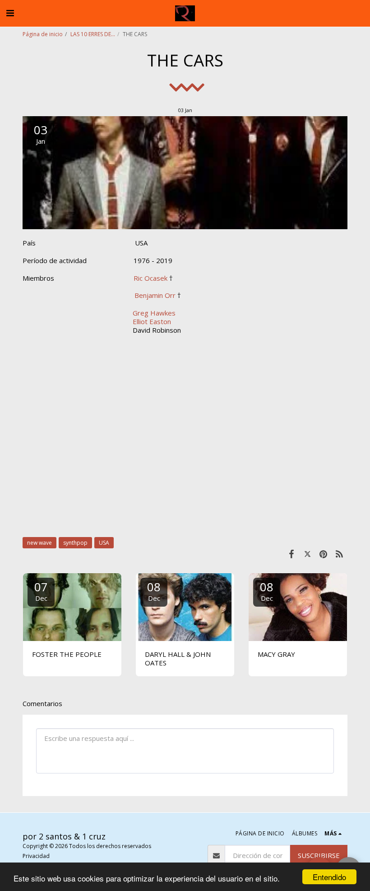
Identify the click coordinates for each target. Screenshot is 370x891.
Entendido (329, 876)
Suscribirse (319, 855)
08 (154, 591)
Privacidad (36, 856)
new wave (39, 543)
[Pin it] (323, 554)
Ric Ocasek (150, 278)
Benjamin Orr (155, 295)
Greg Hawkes (153, 312)
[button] (10, 13)
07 (41, 591)
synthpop (75, 543)
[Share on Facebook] (291, 554)
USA (104, 543)
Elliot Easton (151, 321)
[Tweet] (308, 554)
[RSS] (340, 554)
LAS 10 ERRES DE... (92, 34)
